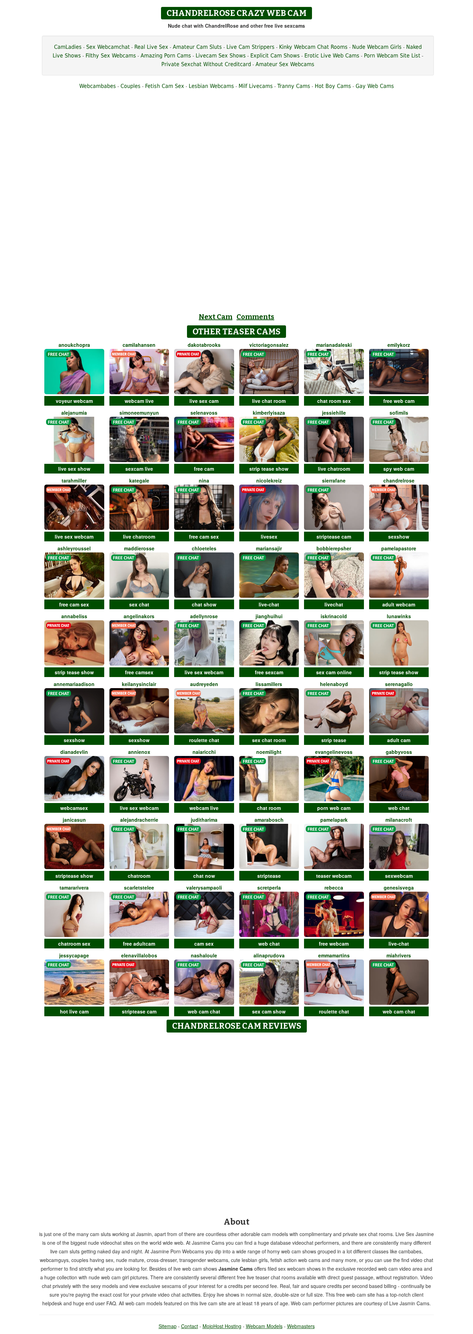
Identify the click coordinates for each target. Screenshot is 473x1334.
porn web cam (333, 807)
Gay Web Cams (375, 86)
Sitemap (168, 1326)
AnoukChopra (74, 344)
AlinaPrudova (269, 955)
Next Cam (215, 317)
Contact (189, 1326)
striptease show (74, 875)
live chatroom (334, 468)
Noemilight (269, 751)
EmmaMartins (334, 955)
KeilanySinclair (139, 683)
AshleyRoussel (74, 548)
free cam (204, 468)
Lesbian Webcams (211, 86)
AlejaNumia (74, 412)
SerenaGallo (399, 683)
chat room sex (334, 400)
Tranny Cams (293, 86)
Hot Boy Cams (333, 86)
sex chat (139, 604)
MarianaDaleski (334, 344)
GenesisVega (399, 887)
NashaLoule (204, 955)
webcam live (139, 400)
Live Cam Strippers (250, 47)
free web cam (398, 400)
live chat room (269, 400)
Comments (255, 317)
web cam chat (204, 1011)
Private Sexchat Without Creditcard (206, 64)
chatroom (139, 875)
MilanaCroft (398, 819)
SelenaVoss (203, 412)
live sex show (74, 468)
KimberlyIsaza (269, 412)
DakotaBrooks (204, 344)
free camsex (139, 672)
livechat (333, 604)
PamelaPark (334, 819)
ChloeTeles (204, 548)
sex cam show (269, 1011)
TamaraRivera (74, 887)
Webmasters (301, 1326)
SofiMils (399, 412)
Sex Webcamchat (108, 47)
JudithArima (204, 819)
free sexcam (269, 672)
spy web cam (398, 468)
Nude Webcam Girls (377, 47)
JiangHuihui (269, 616)
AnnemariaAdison (74, 683)
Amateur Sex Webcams (285, 64)
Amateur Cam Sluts (197, 47)
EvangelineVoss (333, 751)
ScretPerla (269, 887)
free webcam (334, 943)
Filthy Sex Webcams (111, 55)
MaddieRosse (139, 548)
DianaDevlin (74, 751)
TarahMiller (74, 480)
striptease (269, 875)
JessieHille (334, 412)
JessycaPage (74, 955)
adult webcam (398, 604)
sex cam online (334, 672)
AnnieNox (139, 751)
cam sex (204, 943)
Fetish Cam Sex (164, 86)
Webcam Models (264, 1326)
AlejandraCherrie (139, 819)
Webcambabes (97, 86)
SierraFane (334, 480)
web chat (399, 807)
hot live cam (74, 1011)
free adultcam (139, 943)
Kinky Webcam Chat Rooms (313, 47)
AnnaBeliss (74, 616)
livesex (269, 536)
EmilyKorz (398, 344)
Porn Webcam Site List (392, 55)
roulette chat (204, 740)
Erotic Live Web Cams (331, 55)
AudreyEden (204, 683)
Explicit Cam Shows (275, 55)
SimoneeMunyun (139, 412)
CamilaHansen (139, 344)
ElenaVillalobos (139, 955)
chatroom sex (74, 943)
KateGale (139, 480)
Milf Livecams (256, 86)
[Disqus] (236, 1122)
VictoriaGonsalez (268, 344)
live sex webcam (74, 536)
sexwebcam (399, 875)
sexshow (398, 536)
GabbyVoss (399, 751)
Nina (204, 480)
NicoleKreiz (269, 480)
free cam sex (204, 536)
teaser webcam (333, 875)
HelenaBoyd (334, 683)
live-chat (269, 604)
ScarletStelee (139, 887)
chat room (269, 807)
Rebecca (333, 887)
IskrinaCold (334, 616)
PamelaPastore (398, 548)
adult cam (398, 740)
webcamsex (74, 807)
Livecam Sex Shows (221, 55)
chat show (204, 604)
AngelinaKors (139, 616)
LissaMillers (269, 683)
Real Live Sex (151, 47)
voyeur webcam (74, 400)
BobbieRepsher (333, 548)
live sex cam (203, 400)
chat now (204, 875)
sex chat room (269, 740)
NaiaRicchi (204, 751)
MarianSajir (269, 548)
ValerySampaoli (204, 887)
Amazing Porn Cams (166, 55)
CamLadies (68, 47)
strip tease (333, 740)
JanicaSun (74, 819)
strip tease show (268, 468)
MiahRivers (398, 955)
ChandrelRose (398, 480)
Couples (131, 86)
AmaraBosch (269, 819)
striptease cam (333, 536)
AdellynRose (204, 616)
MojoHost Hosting (222, 1326)
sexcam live (139, 468)
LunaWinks (399, 616)
